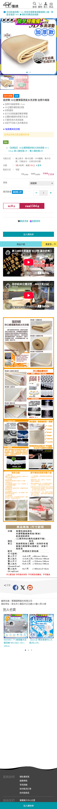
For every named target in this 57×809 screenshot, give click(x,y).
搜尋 (35, 7)
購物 (40, 7)
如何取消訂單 (25, 789)
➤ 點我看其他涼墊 (11, 129)
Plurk (30, 587)
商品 (51, 7)
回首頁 (10, 5)
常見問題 (23, 785)
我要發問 (36, 221)
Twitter (22, 587)
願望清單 (24, 221)
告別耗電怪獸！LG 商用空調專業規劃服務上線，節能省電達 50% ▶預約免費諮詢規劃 (29, 13)
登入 (46, 7)
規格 (5, 182)
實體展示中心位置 (27, 800)
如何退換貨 (24, 793)
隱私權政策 (24, 777)
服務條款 (23, 781)
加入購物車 (28, 806)
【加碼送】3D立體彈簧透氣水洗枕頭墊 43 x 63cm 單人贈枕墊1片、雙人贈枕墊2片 (29, 149)
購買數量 (12, 192)
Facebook (15, 587)
